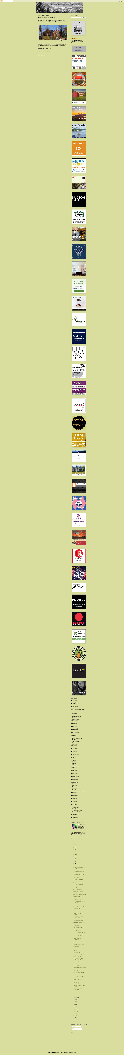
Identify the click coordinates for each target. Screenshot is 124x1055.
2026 (74, 844)
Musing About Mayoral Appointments (77, 989)
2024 (74, 847)
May (74, 1004)
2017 (74, 859)
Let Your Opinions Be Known (78, 956)
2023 (74, 849)
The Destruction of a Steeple (78, 882)
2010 (74, 1020)
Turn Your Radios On (77, 897)
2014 (74, 1013)
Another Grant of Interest (77, 899)
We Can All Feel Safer (77, 910)
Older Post (65, 90)
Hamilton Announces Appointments (77, 904)
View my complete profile (75, 838)
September (75, 997)
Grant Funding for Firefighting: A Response (79, 948)
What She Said (76, 950)
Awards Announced (76, 946)
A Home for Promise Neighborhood (77, 939)
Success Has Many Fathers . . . (78, 920)
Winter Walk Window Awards (78, 968)
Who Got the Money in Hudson (78, 944)
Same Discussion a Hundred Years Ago (79, 963)
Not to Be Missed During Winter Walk (79, 977)
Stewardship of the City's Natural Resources (79, 936)
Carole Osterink (82, 824)
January (75, 1011)
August (75, 999)
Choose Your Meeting (77, 930)
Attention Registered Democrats (78, 874)
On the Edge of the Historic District (79, 967)
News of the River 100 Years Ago (79, 932)
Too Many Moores (76, 876)
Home (53, 90)
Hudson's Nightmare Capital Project (79, 906)
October (75, 995)
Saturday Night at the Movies (78, 941)
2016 (74, 861)
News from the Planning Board (78, 972)
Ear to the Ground (76, 908)
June (74, 1002)
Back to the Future (76, 896)
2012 (74, 1017)
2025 (74, 845)
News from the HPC (77, 934)
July (74, 1001)
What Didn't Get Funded (77, 942)
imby (66, 40)
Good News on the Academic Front (79, 894)
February (75, 1009)
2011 (74, 1019)
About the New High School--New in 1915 (79, 868)
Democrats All (75, 886)
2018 (74, 858)
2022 (74, 851)
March (75, 1008)
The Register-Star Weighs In (78, 981)
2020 (74, 854)
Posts (74, 1026)
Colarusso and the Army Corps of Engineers (79, 954)
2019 (74, 856)
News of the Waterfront (77, 892)
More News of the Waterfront (78, 884)
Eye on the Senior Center (77, 979)
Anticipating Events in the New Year (78, 872)
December (75, 865)
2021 (74, 852)
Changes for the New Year (78, 889)
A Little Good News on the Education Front (78, 983)
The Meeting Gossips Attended (78, 927)
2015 (74, 863)
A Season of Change (77, 877)
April (75, 1006)
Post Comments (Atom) (47, 92)
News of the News (76, 970)
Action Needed (76, 923)
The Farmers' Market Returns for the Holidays (79, 991)
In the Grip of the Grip (77, 881)
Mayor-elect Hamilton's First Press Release (79, 986)
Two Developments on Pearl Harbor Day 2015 (78, 959)
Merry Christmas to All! (77, 887)
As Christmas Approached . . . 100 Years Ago (79, 902)
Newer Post (41, 90)
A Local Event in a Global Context (79, 922)
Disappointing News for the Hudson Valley (78, 917)
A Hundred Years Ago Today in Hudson (78, 914)
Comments (75, 1028)
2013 (74, 1015)
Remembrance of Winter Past (78, 891)
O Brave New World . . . (77, 869)
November (75, 994)
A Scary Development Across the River (79, 974)
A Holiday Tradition (76, 929)
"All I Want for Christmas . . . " (78, 918)
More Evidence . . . (76, 965)
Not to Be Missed (76, 925)
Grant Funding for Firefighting (78, 961)
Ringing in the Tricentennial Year (79, 879)
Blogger (74, 1052)
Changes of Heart (76, 911)
